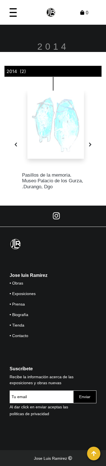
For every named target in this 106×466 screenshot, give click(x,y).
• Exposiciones (23, 293)
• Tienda (17, 325)
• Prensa (17, 304)
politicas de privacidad (29, 413)
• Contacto (19, 335)
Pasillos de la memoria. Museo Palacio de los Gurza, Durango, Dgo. (52, 180)
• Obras (16, 283)
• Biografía (19, 314)
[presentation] (15, 144)
